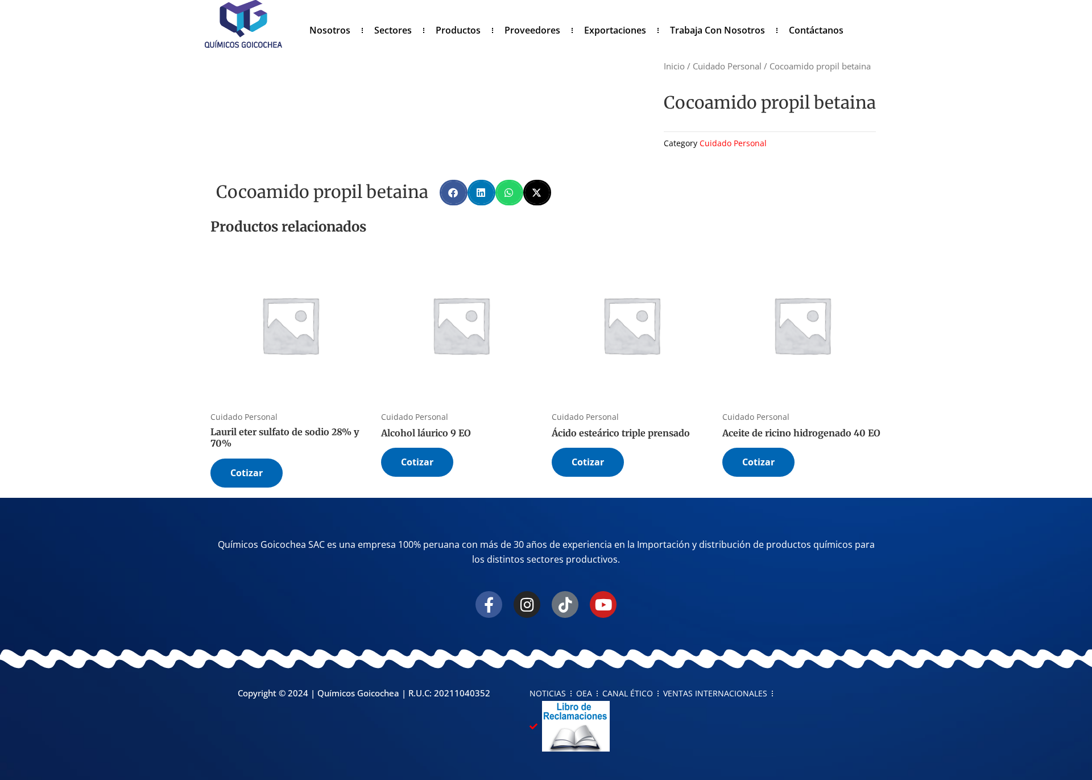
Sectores (393, 30)
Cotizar (246, 473)
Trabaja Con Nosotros (717, 30)
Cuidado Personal (727, 66)
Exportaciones (615, 30)
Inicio (674, 66)
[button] (454, 192)
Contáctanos (816, 30)
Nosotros (329, 30)
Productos (458, 30)
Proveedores (532, 30)
